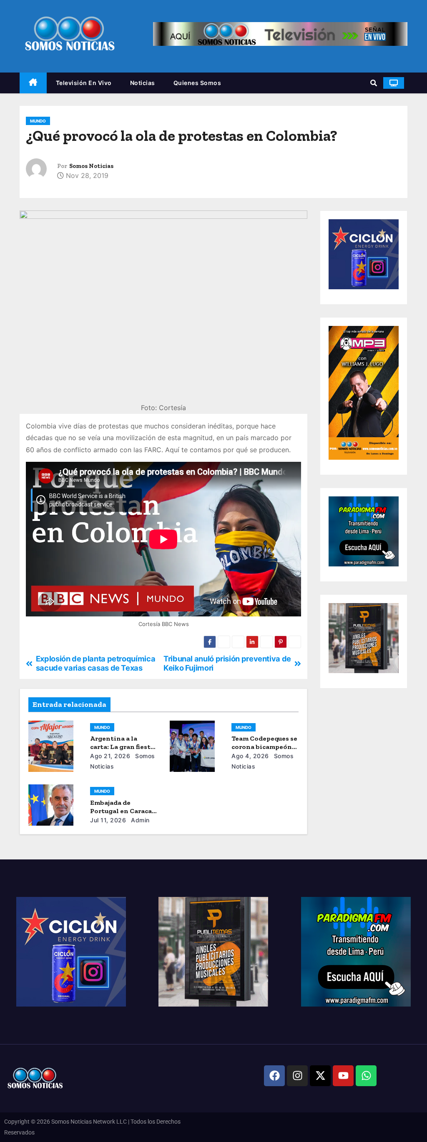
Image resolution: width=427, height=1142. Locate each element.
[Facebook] (274, 1075)
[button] (373, 83)
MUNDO (38, 120)
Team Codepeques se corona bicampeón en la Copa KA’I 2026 (264, 746)
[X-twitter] (320, 1075)
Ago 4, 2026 (250, 755)
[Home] (33, 83)
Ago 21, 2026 (110, 755)
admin (139, 820)
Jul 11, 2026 (108, 820)
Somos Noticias (91, 166)
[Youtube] (343, 1075)
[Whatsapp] (366, 1075)
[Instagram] (297, 1075)
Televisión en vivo (84, 82)
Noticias (142, 82)
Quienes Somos (197, 82)
